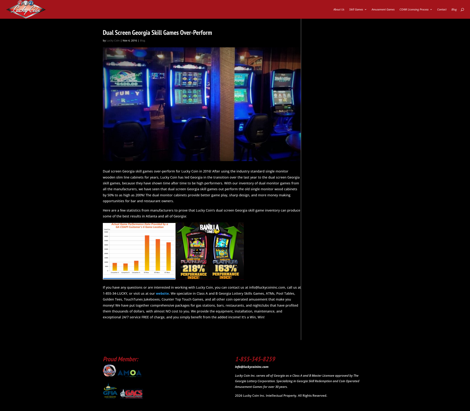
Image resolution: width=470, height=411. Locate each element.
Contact (441, 9)
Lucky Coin (113, 40)
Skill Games (356, 9)
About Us (338, 9)
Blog (454, 9)
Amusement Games (383, 9)
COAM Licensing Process (414, 9)
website (162, 293)
